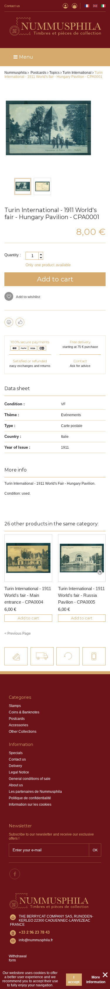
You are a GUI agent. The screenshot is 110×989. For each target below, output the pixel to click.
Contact (80, 361)
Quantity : (12, 255)
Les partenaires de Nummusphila (35, 792)
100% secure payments (30, 342)
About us (16, 785)
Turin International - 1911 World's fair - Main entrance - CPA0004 (27, 595)
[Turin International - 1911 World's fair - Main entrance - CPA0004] (28, 558)
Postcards (17, 719)
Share (20, 322)
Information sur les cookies (30, 804)
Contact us (12, 6)
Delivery (15, 766)
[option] (22, 186)
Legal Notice (19, 772)
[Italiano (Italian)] (103, 5)
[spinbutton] (34, 256)
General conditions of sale (29, 779)
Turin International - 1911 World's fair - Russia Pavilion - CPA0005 (81, 595)
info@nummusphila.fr (36, 940)
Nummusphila (15, 73)
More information (95, 979)
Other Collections (22, 732)
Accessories (18, 725)
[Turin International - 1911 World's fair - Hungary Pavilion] (22, 186)
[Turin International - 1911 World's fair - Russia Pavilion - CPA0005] (82, 558)
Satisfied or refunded (30, 361)
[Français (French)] (87, 5)
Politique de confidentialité (30, 798)
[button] (40, 254)
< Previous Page (17, 633)
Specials (16, 753)
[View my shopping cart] (74, 6)
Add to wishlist (27, 297)
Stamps (15, 706)
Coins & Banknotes (24, 712)
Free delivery (80, 342)
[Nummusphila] (55, 27)
